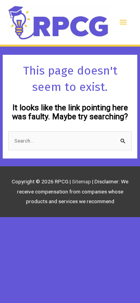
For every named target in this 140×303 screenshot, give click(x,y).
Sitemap (82, 181)
